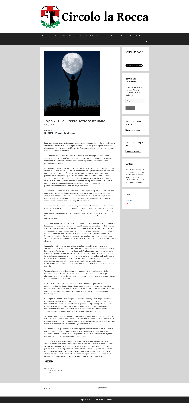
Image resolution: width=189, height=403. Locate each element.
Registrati (129, 200)
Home (44, 36)
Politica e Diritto (89, 36)
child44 (48, 373)
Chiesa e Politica (67, 36)
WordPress (108, 400)
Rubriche (123, 36)
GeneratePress (97, 400)
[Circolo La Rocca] (94, 16)
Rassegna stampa (102, 36)
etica (54, 368)
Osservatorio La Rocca (136, 36)
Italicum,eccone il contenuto (55, 371)
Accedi (128, 203)
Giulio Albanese (57, 130)
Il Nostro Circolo (54, 36)
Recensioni (114, 36)
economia (49, 368)
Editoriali (78, 36)
